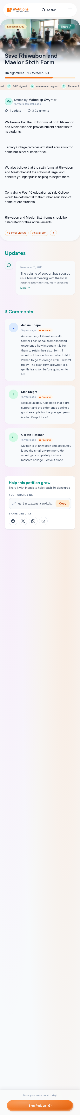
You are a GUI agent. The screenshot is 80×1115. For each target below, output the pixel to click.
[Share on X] (23, 521)
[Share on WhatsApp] (33, 521)
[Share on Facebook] (13, 521)
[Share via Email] (43, 521)
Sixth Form (39, 232)
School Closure (16, 232)
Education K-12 (15, 26)
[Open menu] (70, 10)
